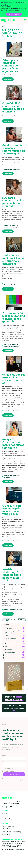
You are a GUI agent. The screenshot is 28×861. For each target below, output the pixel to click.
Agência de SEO (6, 834)
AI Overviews (7, 477)
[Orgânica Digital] (8, 20)
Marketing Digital (14, 75)
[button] (25, 20)
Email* (4, 762)
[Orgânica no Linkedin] (2, 807)
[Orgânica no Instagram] (6, 807)
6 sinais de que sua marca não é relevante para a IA (13, 378)
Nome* (4, 755)
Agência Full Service (8, 826)
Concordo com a (8, 768)
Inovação (7, 641)
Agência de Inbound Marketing (11, 832)
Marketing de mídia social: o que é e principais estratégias (13, 259)
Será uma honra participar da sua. (13, 849)
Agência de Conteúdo (8, 829)
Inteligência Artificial (15, 169)
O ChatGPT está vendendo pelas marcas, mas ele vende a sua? (12, 510)
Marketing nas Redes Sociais (10, 284)
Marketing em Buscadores (10, 227)
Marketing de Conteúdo (9, 117)
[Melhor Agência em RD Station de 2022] (14, 677)
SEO (18, 227)
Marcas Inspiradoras (10, 644)
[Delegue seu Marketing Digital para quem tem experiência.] (14, 698)
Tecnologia (6, 169)
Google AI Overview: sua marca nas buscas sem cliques (13, 443)
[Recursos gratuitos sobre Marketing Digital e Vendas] (14, 708)
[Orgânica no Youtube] (11, 807)
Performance (8, 649)
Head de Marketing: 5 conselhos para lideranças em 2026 (11, 575)
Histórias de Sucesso (10, 638)
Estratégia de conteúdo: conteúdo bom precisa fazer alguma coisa (11, 65)
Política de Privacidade (9, 771)
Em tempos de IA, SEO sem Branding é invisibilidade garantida (13, 317)
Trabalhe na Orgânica (8, 819)
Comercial (5, 813)
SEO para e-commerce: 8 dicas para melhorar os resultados (13, 202)
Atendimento (8, 628)
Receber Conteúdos (14, 774)
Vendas (7, 658)
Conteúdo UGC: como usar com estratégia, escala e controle (13, 107)
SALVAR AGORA (14, 14)
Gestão (20, 609)
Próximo (20, 620)
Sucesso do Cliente (10, 652)
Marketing (6, 75)
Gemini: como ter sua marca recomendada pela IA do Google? (13, 149)
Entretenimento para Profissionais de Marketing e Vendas (14, 631)
